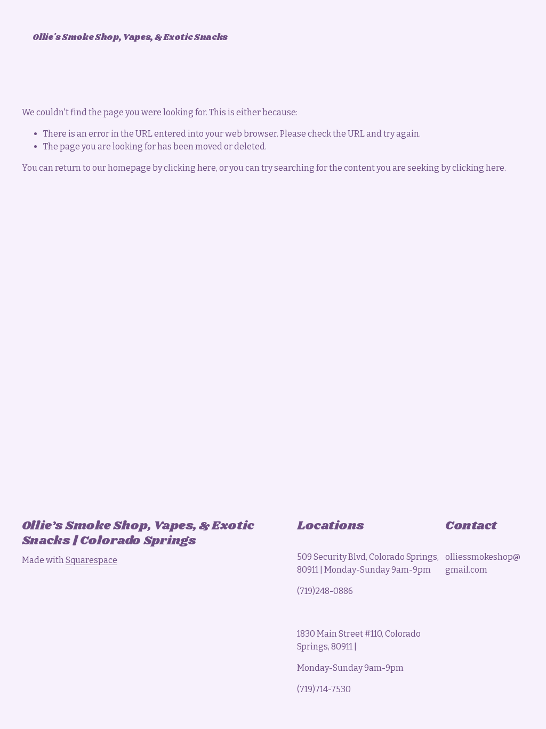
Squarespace (91, 560)
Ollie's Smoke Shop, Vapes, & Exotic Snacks (130, 37)
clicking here (190, 168)
